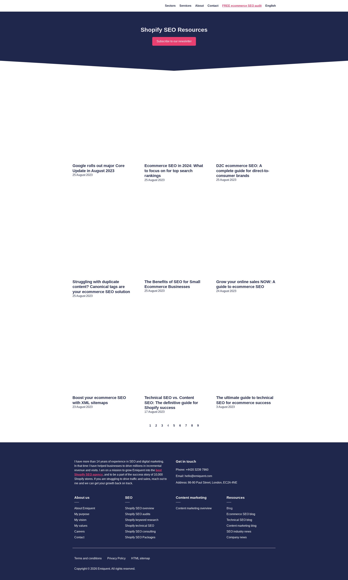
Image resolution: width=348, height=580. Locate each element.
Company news (237, 537)
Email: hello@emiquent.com (194, 476)
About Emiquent (84, 508)
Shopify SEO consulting (140, 531)
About (199, 5)
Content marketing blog (241, 525)
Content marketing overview (194, 508)
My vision (80, 519)
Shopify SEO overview (139, 508)
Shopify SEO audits (137, 514)
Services (185, 5)
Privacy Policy (116, 558)
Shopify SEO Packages (140, 537)
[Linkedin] (272, 568)
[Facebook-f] (260, 568)
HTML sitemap (140, 558)
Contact (213, 5)
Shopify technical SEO (139, 525)
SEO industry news (239, 531)
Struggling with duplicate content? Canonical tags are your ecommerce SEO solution (101, 286)
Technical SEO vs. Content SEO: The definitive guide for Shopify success (171, 402)
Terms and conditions (88, 558)
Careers (79, 531)
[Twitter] (266, 568)
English (270, 5)
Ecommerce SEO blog (241, 514)
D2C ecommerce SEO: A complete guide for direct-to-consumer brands (242, 170)
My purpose (81, 514)
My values (80, 525)
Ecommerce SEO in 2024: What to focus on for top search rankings (173, 170)
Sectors (170, 5)
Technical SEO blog (239, 519)
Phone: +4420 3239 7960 (192, 469)
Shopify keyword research (141, 519)
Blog (230, 508)
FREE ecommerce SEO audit (242, 5)
